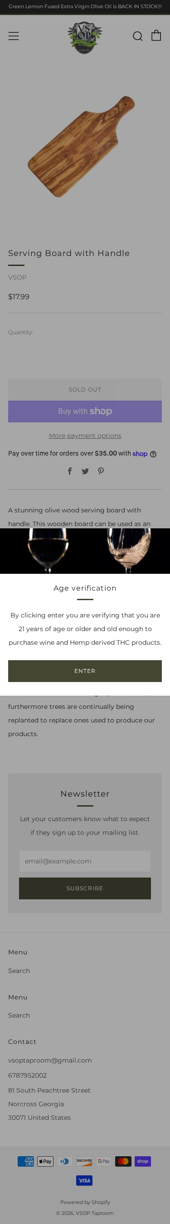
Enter (85, 670)
